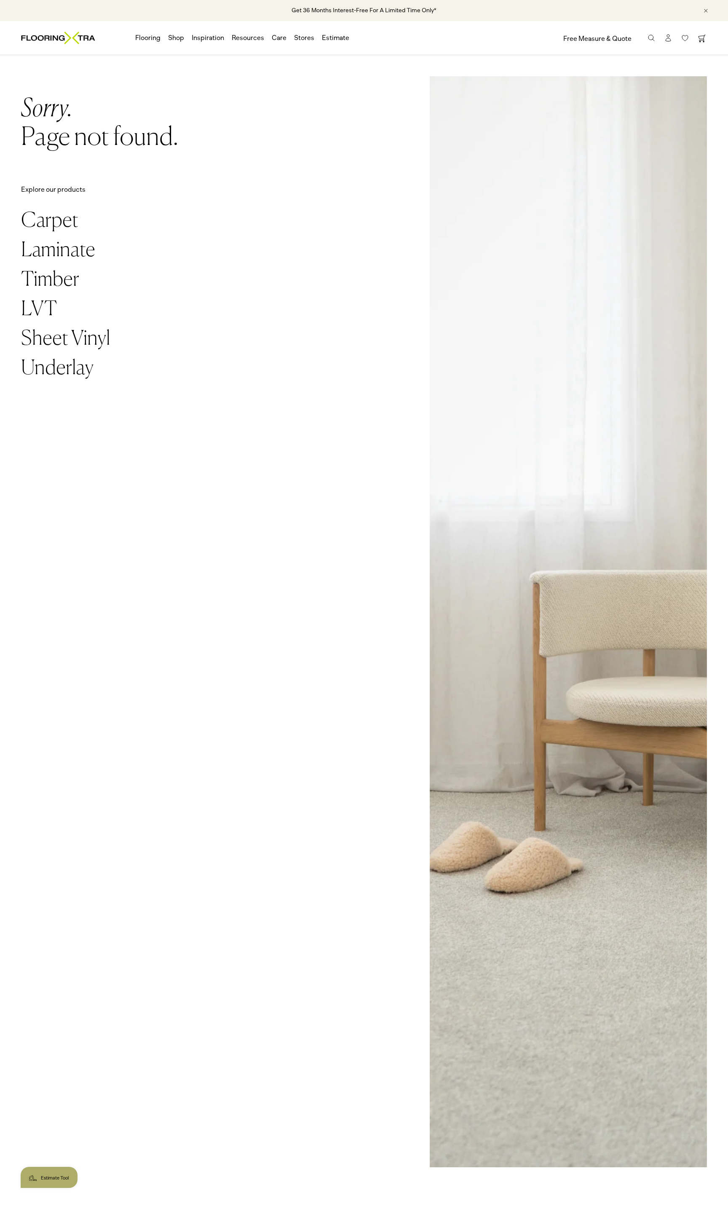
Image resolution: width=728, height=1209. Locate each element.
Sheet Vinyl (65, 339)
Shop (176, 38)
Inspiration (208, 38)
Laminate (58, 251)
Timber (50, 280)
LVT (39, 310)
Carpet (49, 221)
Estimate (335, 38)
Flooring (148, 38)
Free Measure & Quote (597, 39)
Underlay (57, 369)
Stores (304, 38)
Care (279, 38)
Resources (248, 38)
